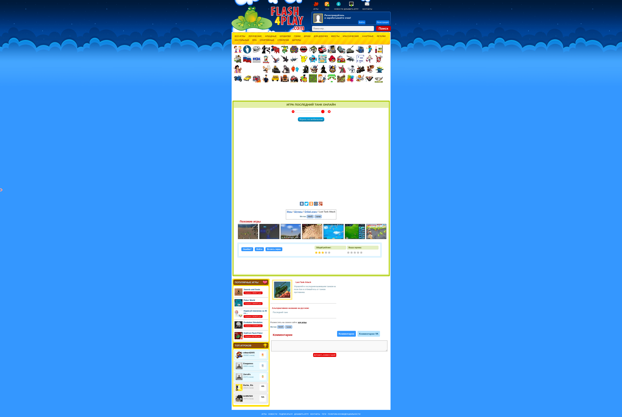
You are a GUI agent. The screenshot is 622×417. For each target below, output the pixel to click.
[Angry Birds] (332, 59)
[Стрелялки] (276, 69)
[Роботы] (351, 69)
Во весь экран (274, 249)
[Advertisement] (311, 92)
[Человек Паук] (275, 49)
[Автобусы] (275, 78)
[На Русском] (247, 59)
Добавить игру (351, 9)
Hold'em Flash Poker (253, 333)
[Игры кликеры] (247, 49)
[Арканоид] (332, 78)
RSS (327, 9)
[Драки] (275, 59)
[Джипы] (294, 78)
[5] (361, 252)
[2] (351, 252)
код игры (302, 322)
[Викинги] (332, 69)
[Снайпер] (286, 69)
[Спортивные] (360, 78)
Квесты (335, 36)
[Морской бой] (360, 59)
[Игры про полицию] (266, 78)
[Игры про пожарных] (257, 78)
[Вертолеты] (351, 59)
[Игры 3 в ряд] (294, 49)
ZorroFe (247, 374)
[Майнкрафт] (369, 49)
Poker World (249, 300)
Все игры (240, 36)
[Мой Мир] (316, 204)
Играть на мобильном (311, 119)
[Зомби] (341, 49)
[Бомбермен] (369, 59)
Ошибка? (247, 249)
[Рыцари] (361, 69)
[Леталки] (285, 59)
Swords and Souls (252, 289)
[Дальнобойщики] (285, 78)
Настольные (242, 40)
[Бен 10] (238, 59)
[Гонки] (322, 49)
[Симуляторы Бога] (322, 59)
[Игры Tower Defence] (341, 78)
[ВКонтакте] (302, 204)
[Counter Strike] (304, 69)
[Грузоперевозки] (332, 49)
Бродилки (285, 36)
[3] (355, 252)
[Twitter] (306, 204)
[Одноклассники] (311, 204)
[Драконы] (370, 69)
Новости (338, 9)
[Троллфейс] (257, 49)
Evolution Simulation (253, 322)
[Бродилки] (313, 78)
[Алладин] (238, 69)
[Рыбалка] (313, 49)
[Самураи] (342, 69)
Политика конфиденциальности (344, 414)
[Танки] (350, 49)
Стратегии (283, 40)
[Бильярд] (369, 78)
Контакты (367, 9)
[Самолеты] (294, 59)
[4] (358, 252)
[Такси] (247, 78)
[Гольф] (379, 78)
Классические (351, 36)
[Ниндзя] (323, 69)
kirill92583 (248, 396)
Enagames (248, 363)
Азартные (368, 36)
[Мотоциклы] (238, 78)
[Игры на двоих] (238, 49)
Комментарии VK (368, 333)
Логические (255, 36)
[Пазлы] (350, 78)
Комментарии (346, 333)
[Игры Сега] (257, 59)
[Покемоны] (304, 59)
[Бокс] (266, 49)
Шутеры (296, 40)
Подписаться (286, 414)
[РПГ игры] (322, 78)
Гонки (297, 36)
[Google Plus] (321, 204)
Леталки (381, 36)
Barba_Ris (248, 385)
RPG (254, 40)
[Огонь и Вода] (295, 69)
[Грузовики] (360, 49)
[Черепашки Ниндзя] (285, 49)
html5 (310, 216)
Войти (259, 249)
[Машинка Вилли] (341, 59)
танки (318, 216)
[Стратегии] (379, 59)
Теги (324, 414)
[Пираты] (314, 69)
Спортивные (267, 40)
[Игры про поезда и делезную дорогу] (303, 78)
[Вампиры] (303, 49)
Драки (307, 36)
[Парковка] (379, 49)
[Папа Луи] (267, 69)
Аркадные (270, 36)
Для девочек (321, 36)
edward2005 (249, 353)
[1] (348, 252)
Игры (315, 9)
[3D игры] (313, 59)
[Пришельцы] (379, 69)
